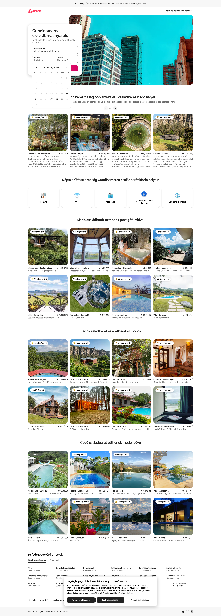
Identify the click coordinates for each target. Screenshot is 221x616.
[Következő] (115, 108)
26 (46, 99)
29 (62, 99)
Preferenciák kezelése (140, 600)
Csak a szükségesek (110, 600)
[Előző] (106, 108)
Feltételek (64, 611)
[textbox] (43, 60)
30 (67, 99)
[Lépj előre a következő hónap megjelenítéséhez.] (66, 67)
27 (51, 99)
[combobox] (55, 51)
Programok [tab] (54, 560)
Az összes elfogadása (81, 600)
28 (57, 99)
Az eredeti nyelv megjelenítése (133, 3)
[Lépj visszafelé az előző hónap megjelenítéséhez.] (37, 67)
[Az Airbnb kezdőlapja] (34, 11)
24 (36, 99)
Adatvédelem (52, 611)
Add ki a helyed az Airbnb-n (179, 10)
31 (36, 104)
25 (41, 99)
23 (67, 94)
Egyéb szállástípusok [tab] (37, 560)
